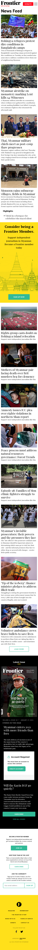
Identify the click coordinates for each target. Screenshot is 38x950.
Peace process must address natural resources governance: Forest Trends (19, 453)
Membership (24, 910)
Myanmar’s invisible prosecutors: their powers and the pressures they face (18, 534)
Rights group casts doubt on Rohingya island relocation (19, 334)
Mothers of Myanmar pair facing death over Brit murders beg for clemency (17, 373)
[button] (21, 938)
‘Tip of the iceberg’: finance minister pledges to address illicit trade (18, 586)
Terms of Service (26, 918)
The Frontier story (19, 914)
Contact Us (25, 922)
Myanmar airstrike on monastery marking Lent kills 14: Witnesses (17, 94)
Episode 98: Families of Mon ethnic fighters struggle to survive (18, 494)
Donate (28, 4)
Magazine (11, 910)
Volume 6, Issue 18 (10, 720)
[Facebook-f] (16, 931)
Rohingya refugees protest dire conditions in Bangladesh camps (18, 44)
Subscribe (19, 867)
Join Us (19, 848)
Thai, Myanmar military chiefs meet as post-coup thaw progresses (17, 144)
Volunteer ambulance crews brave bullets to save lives (18, 632)
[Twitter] (21, 931)
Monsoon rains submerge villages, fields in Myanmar (18, 192)
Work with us (10, 918)
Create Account (16, 769)
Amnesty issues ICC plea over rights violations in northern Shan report (16, 413)
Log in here (26, 777)
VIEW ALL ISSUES (19, 819)
